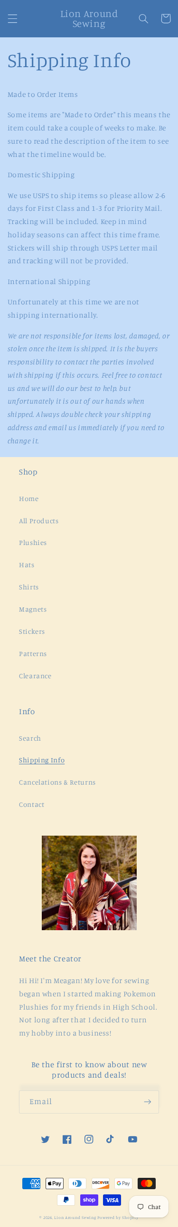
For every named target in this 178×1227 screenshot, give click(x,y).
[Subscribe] (148, 1102)
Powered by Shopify (117, 1217)
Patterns (33, 653)
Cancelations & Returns (57, 782)
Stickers (32, 631)
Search (30, 738)
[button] (12, 18)
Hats (27, 565)
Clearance (35, 676)
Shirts (29, 587)
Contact (31, 804)
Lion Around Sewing (75, 1217)
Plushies (33, 542)
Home (29, 498)
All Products (39, 521)
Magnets (33, 609)
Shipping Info (42, 760)
